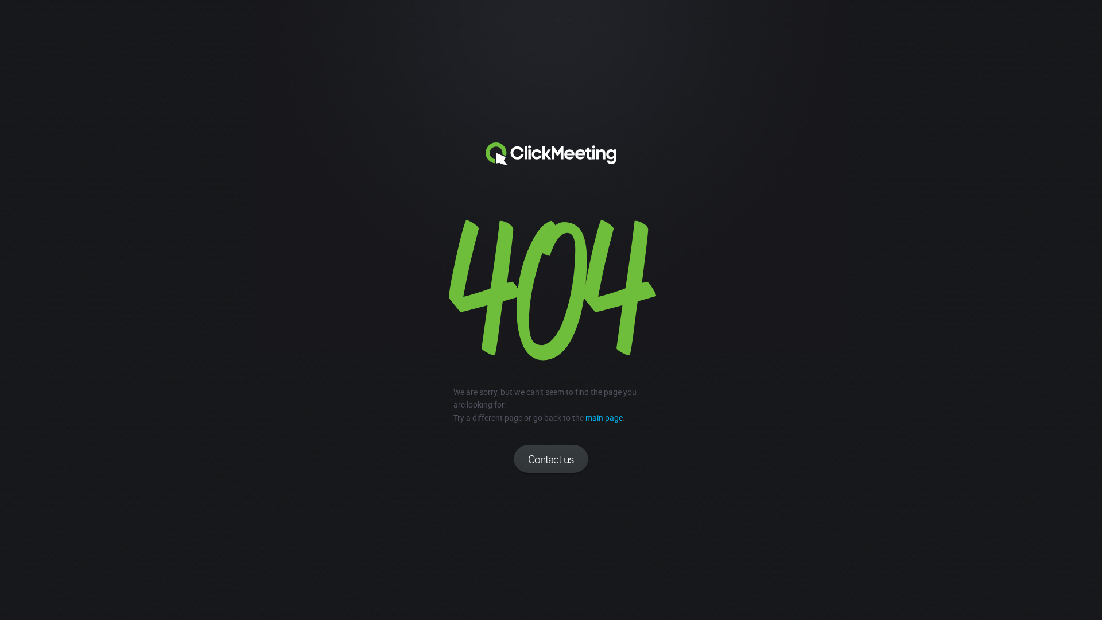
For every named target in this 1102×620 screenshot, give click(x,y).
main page (604, 417)
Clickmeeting (551, 154)
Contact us (551, 459)
